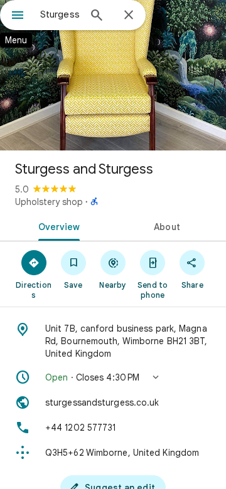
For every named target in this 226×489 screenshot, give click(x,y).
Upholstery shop (49, 202)
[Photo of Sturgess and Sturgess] (113, 75)
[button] (113, 377)
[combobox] (59, 14)
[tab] (57, 226)
